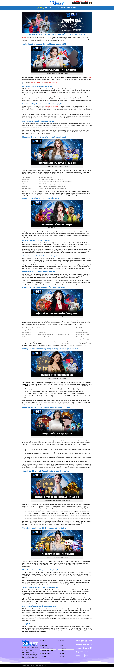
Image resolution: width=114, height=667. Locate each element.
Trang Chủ (40, 7)
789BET (28, 97)
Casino (51, 7)
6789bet (49, 37)
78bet (53, 82)
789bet (89, 77)
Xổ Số (74, 7)
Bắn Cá (46, 7)
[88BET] (57, 3)
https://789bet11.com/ (52, 106)
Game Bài (57, 7)
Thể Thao (63, 7)
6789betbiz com (31, 89)
